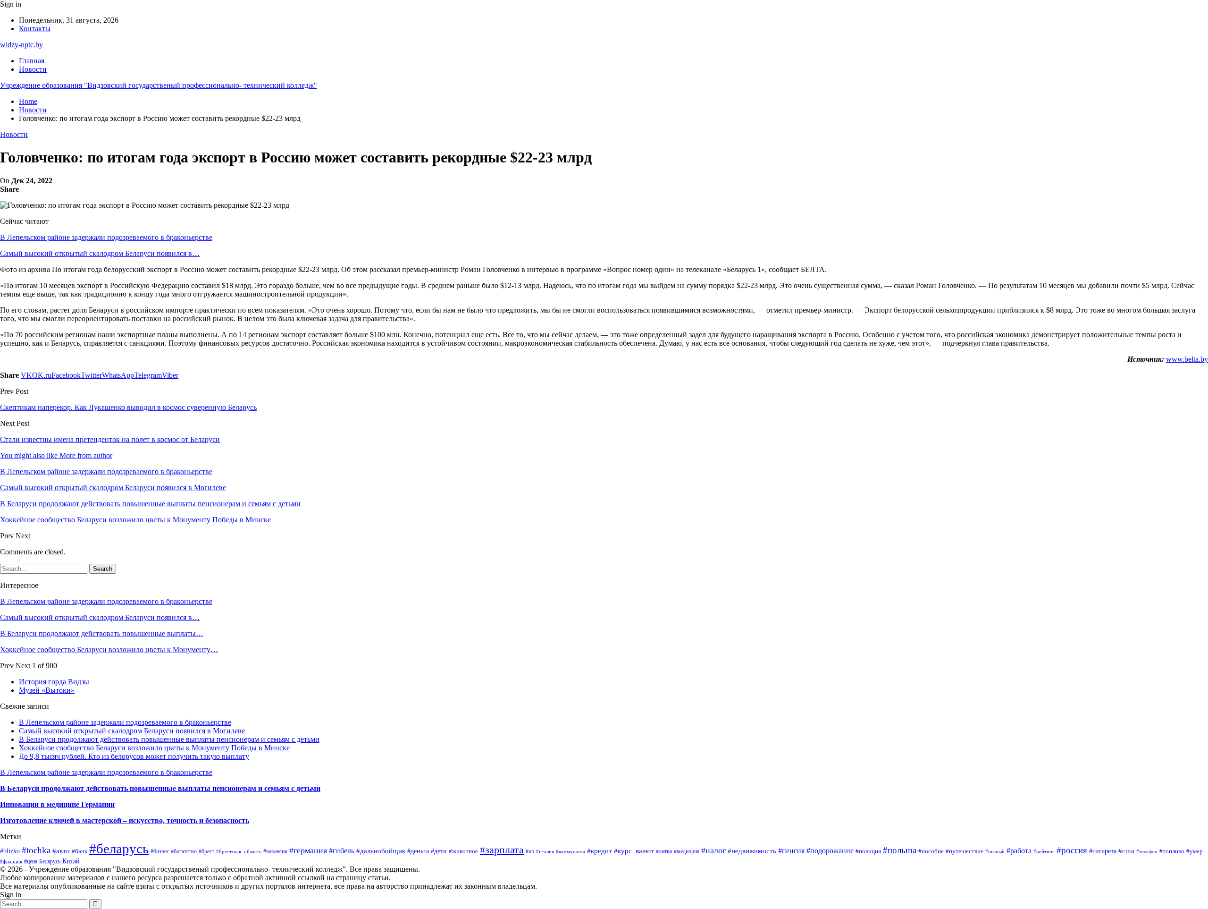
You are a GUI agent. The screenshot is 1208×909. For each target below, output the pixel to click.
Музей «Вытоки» (47, 690)
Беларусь (49, 861)
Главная (31, 61)
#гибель (341, 851)
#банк (79, 851)
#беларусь (119, 848)
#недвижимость (752, 851)
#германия (308, 850)
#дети (439, 851)
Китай (71, 861)
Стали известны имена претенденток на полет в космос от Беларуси (110, 439)
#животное (463, 851)
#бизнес (160, 851)
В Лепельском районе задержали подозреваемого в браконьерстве (106, 237)
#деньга (418, 851)
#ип (530, 852)
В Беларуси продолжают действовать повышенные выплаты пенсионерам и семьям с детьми (169, 739)
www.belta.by (1187, 359)
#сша (1126, 851)
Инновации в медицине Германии (57, 804)
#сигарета (1102, 851)
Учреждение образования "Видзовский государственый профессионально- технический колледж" (158, 85)
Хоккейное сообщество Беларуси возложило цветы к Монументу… (109, 650)
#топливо (1171, 851)
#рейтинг (1044, 851)
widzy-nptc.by (21, 45)
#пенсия (791, 851)
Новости (33, 69)
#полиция (868, 851)
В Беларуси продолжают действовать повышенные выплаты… (101, 633)
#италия (545, 851)
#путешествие (964, 851)
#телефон (1147, 851)
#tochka (36, 850)
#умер (1194, 851)
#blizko (10, 851)
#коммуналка (570, 851)
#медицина (686, 851)
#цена (30, 861)
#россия (1072, 850)
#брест (206, 851)
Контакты (34, 29)
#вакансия (275, 852)
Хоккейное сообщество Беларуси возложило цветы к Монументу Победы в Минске (154, 748)
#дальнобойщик (380, 851)
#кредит (599, 851)
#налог (713, 850)
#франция (11, 861)
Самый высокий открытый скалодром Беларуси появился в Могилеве (132, 731)
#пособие (931, 851)
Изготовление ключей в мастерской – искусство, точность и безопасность (124, 820)
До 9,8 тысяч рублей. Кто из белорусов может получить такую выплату (134, 756)
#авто (61, 851)
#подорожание (830, 851)
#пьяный (995, 851)
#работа (1019, 851)
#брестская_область (238, 851)
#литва (664, 851)
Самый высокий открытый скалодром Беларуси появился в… (100, 253)
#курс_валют (634, 851)
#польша (899, 850)
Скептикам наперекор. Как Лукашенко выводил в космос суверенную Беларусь (128, 407)
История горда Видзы (54, 682)
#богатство (184, 851)
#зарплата (502, 850)
